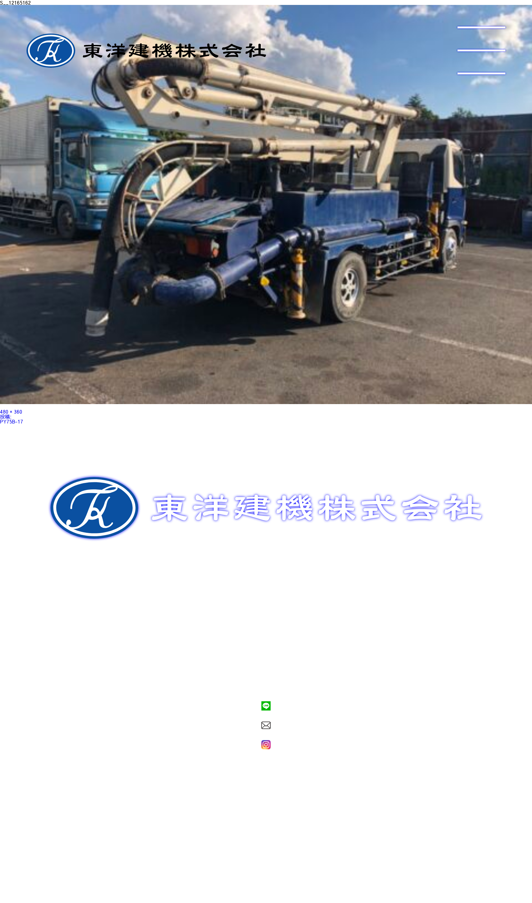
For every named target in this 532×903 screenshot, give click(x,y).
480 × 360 (11, 411)
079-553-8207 (266, 685)
